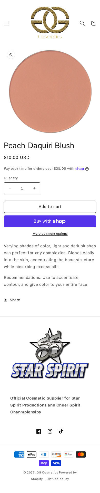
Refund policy (58, 479)
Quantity (11, 178)
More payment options (50, 233)
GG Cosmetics (47, 472)
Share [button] (15, 300)
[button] (6, 23)
